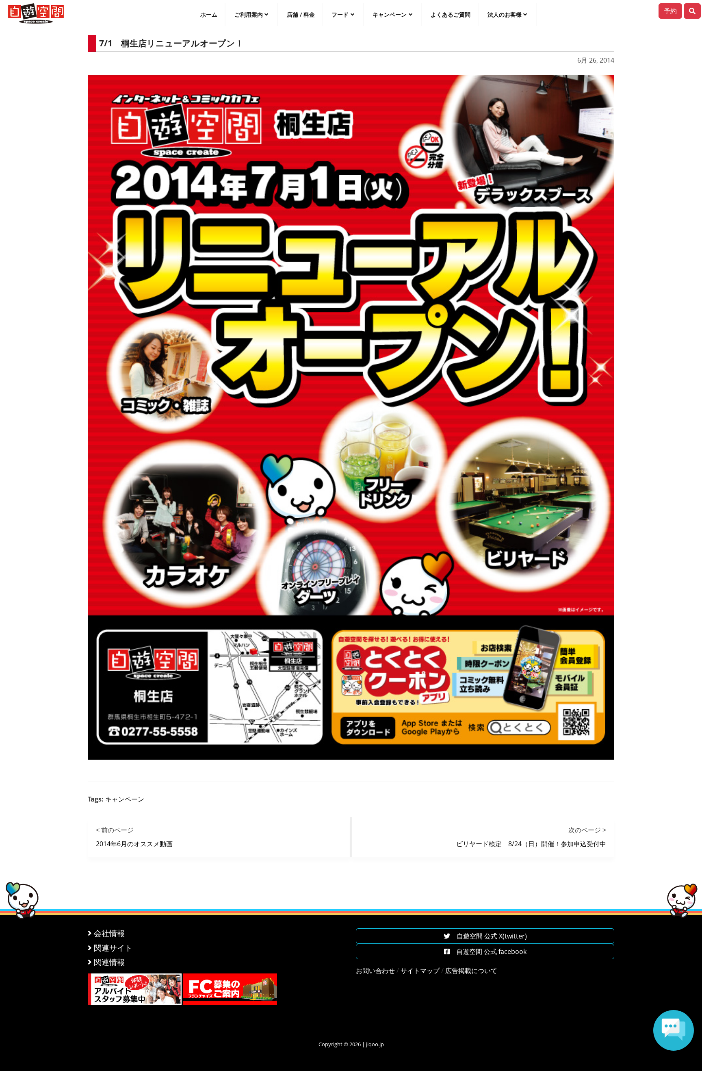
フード (340, 14)
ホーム (208, 14)
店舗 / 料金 (301, 14)
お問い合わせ (375, 970)
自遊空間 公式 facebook (488, 951)
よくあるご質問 (450, 14)
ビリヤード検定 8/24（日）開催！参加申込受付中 (531, 843)
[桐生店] (351, 416)
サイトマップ (420, 970)
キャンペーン (390, 14)
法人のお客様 (505, 14)
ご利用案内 (248, 14)
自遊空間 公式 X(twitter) (488, 936)
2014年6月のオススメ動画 (134, 843)
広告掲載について (471, 970)
